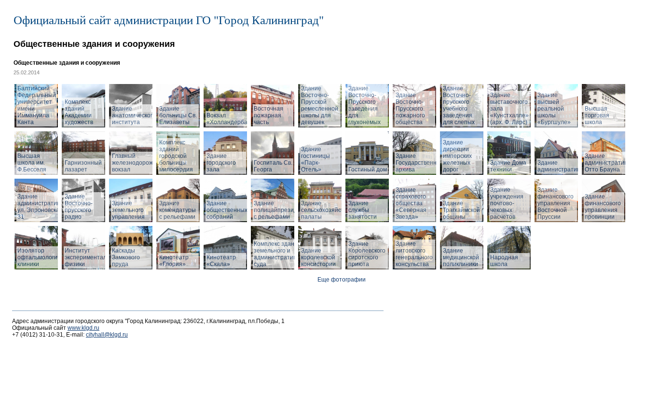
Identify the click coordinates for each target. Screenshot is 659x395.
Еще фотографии (341, 279)
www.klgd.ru (83, 327)
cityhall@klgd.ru (107, 334)
